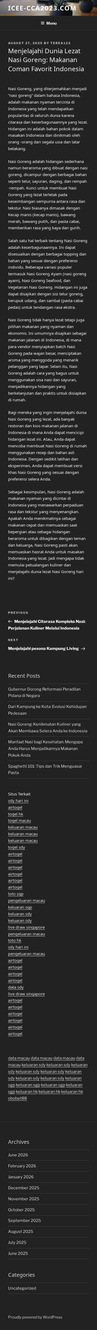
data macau (19, 1058)
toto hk (14, 940)
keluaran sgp (20, 907)
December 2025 (23, 1188)
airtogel (15, 807)
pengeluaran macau (26, 900)
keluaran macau (23, 827)
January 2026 (21, 1177)
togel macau (19, 820)
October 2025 (21, 1209)
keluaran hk (27, 1091)
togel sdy (16, 847)
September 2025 (24, 1220)
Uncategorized (22, 1288)
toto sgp (15, 893)
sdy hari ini (18, 800)
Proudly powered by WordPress (35, 1317)
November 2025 (23, 1198)
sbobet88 (17, 1098)
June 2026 (18, 1155)
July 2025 (17, 1242)
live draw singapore (26, 927)
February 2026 (22, 1166)
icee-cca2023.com (42, 7)
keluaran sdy (20, 913)
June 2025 (18, 1253)
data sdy (16, 987)
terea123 (60, 43)
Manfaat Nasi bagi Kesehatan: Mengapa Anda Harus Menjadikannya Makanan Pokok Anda (45, 749)
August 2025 (20, 1231)
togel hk (15, 814)
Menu (51, 23)
